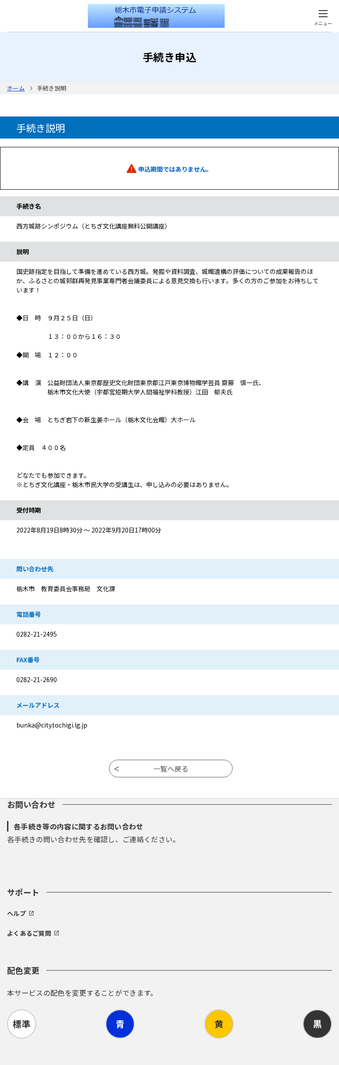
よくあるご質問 (29, 933)
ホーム (16, 88)
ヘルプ (16, 913)
